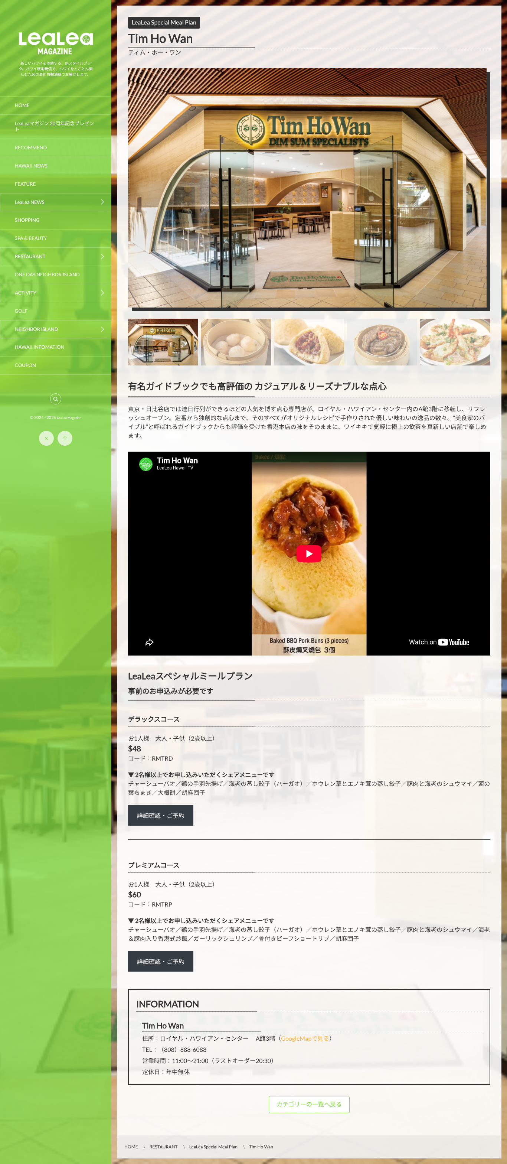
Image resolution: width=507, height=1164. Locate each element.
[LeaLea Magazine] (56, 55)
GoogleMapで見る (305, 1038)
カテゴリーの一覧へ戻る (309, 1104)
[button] (55, 398)
